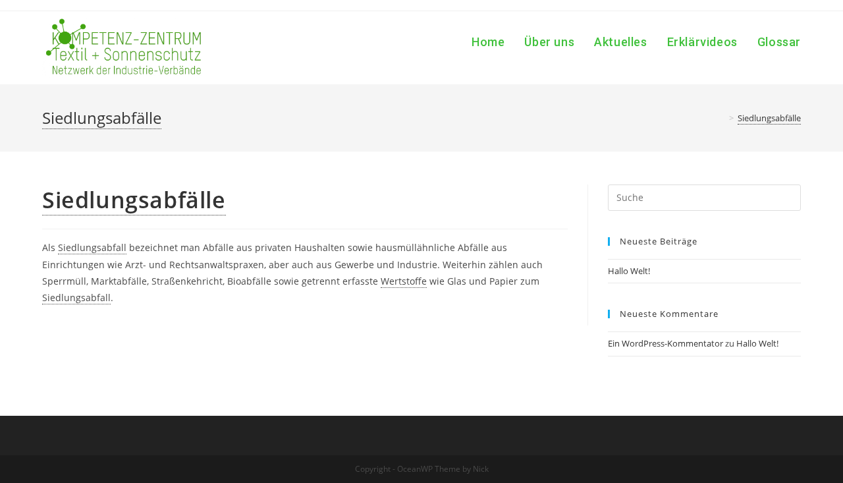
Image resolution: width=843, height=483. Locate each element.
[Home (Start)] (722, 118)
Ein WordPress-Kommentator (665, 343)
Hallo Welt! (629, 271)
